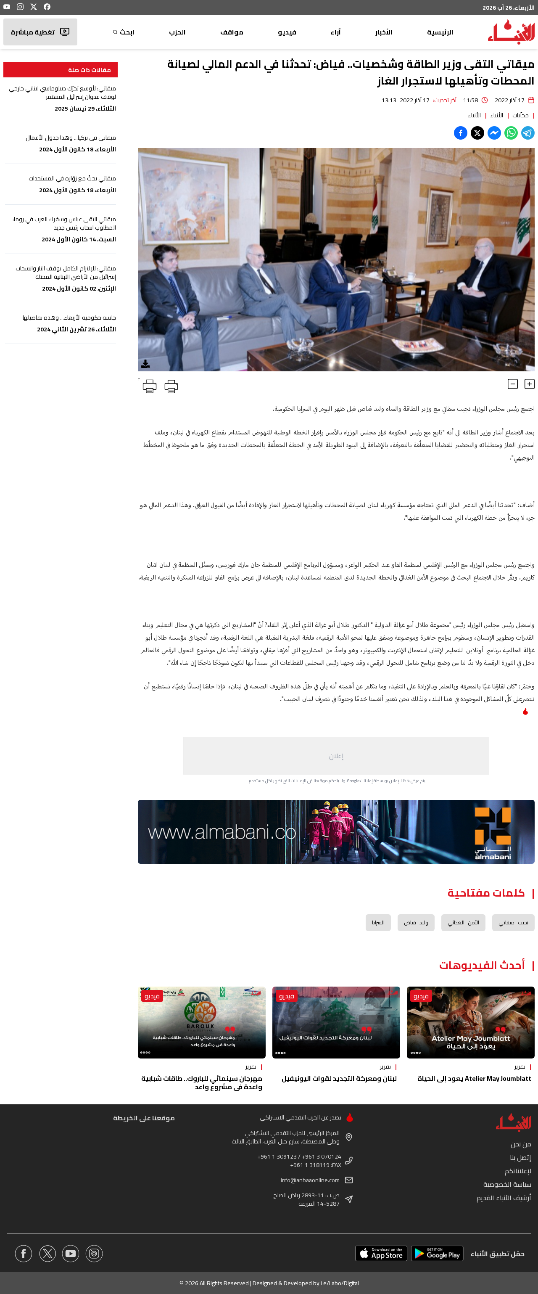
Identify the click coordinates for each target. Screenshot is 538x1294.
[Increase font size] (530, 384)
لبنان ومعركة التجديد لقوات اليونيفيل (339, 1078)
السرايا (378, 922)
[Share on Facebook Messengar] (494, 133)
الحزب (177, 32)
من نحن (521, 1144)
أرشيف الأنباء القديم (504, 1197)
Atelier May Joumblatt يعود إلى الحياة (474, 1078)
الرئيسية (440, 32)
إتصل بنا (520, 1157)
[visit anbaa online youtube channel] (71, 1254)
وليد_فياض (416, 922)
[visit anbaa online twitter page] (47, 1254)
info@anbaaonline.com (310, 1180)
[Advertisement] (336, 756)
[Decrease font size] (513, 384)
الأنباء (496, 115)
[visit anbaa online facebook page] (23, 1254)
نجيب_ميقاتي (513, 922)
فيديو (287, 32)
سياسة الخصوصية (507, 1184)
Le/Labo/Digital (340, 1283)
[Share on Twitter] (477, 133)
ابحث (127, 32)
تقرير (519, 1066)
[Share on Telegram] (528, 133)
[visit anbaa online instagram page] (94, 1254)
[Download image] (145, 364)
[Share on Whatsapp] (511, 133)
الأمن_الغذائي (463, 922)
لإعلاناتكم (518, 1170)
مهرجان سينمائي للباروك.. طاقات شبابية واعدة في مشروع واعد (201, 1082)
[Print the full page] (169, 384)
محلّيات (520, 115)
